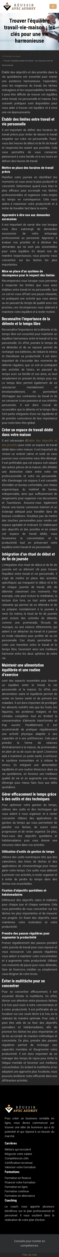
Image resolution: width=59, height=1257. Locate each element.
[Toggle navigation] (53, 6)
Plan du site (29, 1254)
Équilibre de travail (13, 56)
